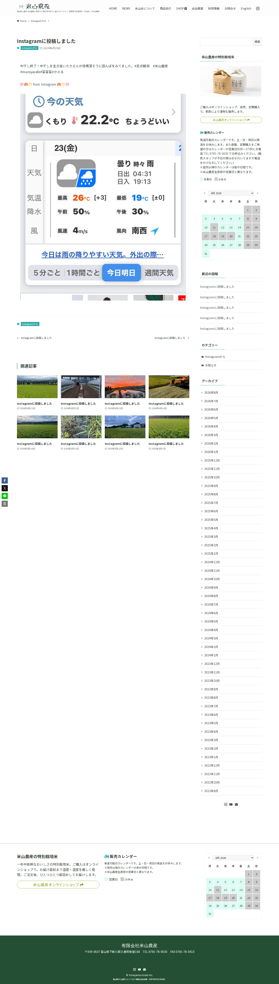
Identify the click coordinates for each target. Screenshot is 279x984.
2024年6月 (211, 613)
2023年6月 (211, 715)
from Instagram (44, 84)
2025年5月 (211, 520)
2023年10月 (212, 681)
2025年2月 (211, 545)
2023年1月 (211, 757)
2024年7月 (211, 604)
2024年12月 (212, 562)
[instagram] (226, 804)
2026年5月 (211, 418)
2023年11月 (212, 672)
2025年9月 (211, 486)
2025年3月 (211, 536)
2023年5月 (211, 723)
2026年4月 (211, 426)
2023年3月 (211, 740)
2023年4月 (211, 731)
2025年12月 (212, 460)
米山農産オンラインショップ (230, 120)
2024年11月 (212, 571)
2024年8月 (211, 596)
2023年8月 (211, 697)
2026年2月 (211, 443)
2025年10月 (212, 477)
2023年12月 (212, 664)
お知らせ (211, 365)
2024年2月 (211, 647)
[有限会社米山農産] (33, 6)
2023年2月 (211, 748)
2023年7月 (211, 706)
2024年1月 (211, 655)
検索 (257, 42)
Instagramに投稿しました (217, 286)
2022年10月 (212, 782)
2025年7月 (211, 503)
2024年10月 (212, 579)
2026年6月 (211, 409)
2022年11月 (212, 774)
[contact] (236, 804)
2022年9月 (211, 791)
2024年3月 (211, 638)
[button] (5, 480)
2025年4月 (211, 528)
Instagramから (29, 48)
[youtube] (231, 804)
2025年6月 (211, 511)
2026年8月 (211, 392)
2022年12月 (212, 765)
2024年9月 (211, 587)
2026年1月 (211, 452)
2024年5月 (211, 621)
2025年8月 (211, 494)
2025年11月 (212, 469)
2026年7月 (211, 401)
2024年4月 (211, 630)
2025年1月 (211, 553)
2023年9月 (211, 689)
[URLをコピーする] (5, 504)
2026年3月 (211, 435)
